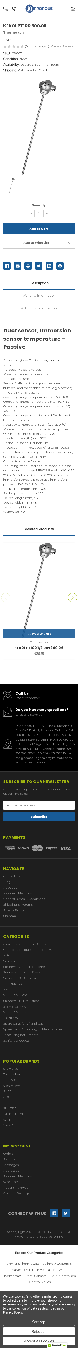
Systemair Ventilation (40, 1270)
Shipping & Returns (18, 904)
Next (72, 597)
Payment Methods (17, 893)
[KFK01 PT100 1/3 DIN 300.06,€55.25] (39, 590)
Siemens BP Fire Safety (21, 1001)
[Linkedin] (49, 266)
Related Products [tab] (39, 529)
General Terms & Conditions (24, 899)
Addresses (11, 1171)
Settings (39, 1321)
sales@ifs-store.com (30, 715)
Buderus (9, 1103)
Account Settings (16, 1193)
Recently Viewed (16, 1188)
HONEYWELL (13, 1018)
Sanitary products (16, 1040)
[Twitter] (38, 266)
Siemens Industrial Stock (22, 972)
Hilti (6, 955)
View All (9, 1125)
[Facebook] (7, 266)
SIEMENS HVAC (15, 995)
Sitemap (9, 916)
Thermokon (12, 1074)
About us (10, 887)
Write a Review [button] (62, 46)
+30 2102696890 (27, 698)
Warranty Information (39, 295)
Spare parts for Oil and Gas (23, 1023)
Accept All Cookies (39, 1341)
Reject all (39, 1331)
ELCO (7, 1091)
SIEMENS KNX (14, 1006)
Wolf (6, 1120)
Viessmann (11, 1086)
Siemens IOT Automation (22, 978)
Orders (8, 1153)
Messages (11, 1165)
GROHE (9, 1097)
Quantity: (39, 205)
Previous (5, 597)
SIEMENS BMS (14, 1012)
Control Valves (40, 1282)
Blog (7, 882)
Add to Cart (41, 633)
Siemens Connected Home (24, 967)
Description (39, 283)
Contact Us (11, 876)
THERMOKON (14, 984)
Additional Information (39, 308)
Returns (9, 1159)
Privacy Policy (13, 910)
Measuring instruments (20, 1035)
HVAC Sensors (35, 1276)
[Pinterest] (60, 266)
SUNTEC (9, 1108)
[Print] (28, 266)
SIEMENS (10, 1069)
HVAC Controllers (62, 1276)
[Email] (17, 266)
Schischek (10, 961)
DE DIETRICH (13, 1114)
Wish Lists (10, 1182)
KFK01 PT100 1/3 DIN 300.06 (39, 647)
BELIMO (9, 989)
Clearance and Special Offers (24, 944)
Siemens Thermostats (22, 1263)
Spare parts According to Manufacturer (32, 1029)
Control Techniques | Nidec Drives (28, 950)
